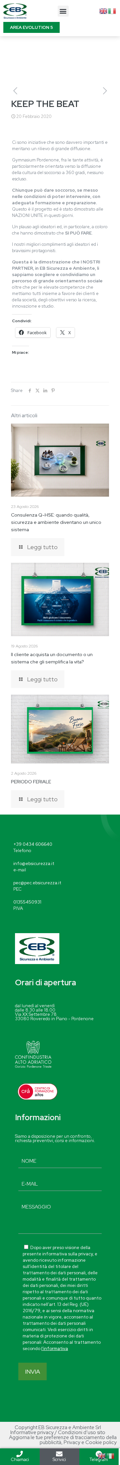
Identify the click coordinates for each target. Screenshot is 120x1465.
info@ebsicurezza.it (33, 863)
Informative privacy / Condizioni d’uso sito (57, 1432)
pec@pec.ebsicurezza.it (37, 883)
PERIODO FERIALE (31, 782)
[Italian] (112, 10)
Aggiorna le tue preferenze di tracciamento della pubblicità (63, 1440)
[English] (103, 10)
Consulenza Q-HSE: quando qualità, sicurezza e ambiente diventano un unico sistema (56, 522)
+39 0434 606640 (32, 844)
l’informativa (54, 1348)
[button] (63, 11)
